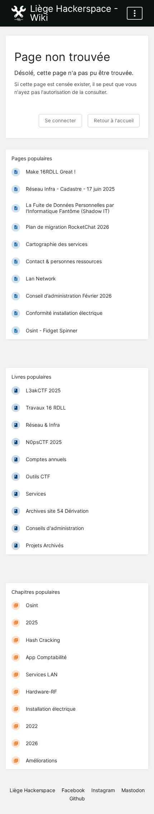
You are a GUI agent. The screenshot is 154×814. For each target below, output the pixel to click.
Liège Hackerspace (32, 790)
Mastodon (133, 790)
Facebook (73, 790)
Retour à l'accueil (114, 120)
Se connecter (60, 120)
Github (77, 798)
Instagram (103, 790)
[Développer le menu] (135, 13)
